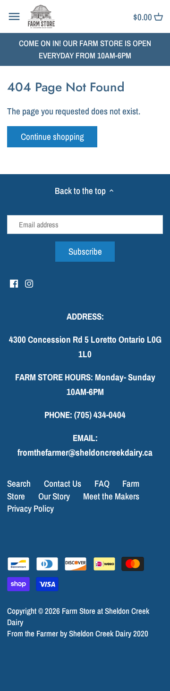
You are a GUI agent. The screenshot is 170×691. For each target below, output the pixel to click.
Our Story (54, 496)
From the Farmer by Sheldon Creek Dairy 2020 (77, 633)
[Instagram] (29, 283)
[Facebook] (14, 283)
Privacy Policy (30, 508)
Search (19, 483)
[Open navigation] (14, 16)
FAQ (102, 483)
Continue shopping (52, 136)
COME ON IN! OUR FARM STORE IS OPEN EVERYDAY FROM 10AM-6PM (85, 49)
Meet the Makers (111, 496)
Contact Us (62, 483)
